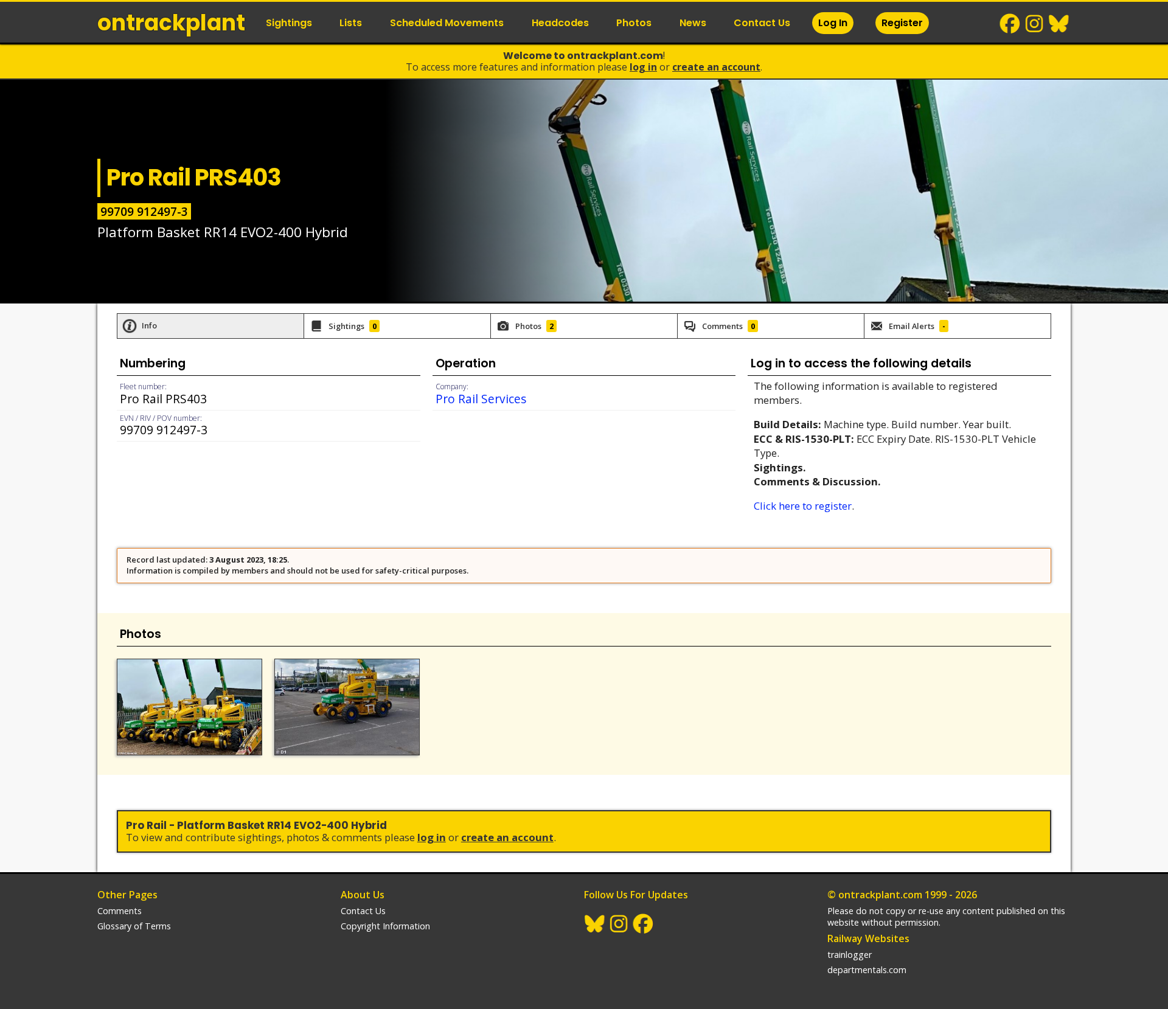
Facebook (1010, 24)
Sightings (289, 23)
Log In (832, 23)
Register (902, 23)
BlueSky (1059, 24)
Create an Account (716, 67)
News (693, 23)
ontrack (171, 22)
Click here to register (803, 506)
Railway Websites (868, 938)
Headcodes (560, 23)
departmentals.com (866, 970)
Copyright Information (385, 926)
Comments (119, 911)
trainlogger (849, 954)
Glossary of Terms (134, 926)
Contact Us (762, 23)
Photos (634, 23)
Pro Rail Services (481, 398)
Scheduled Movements (447, 23)
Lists (350, 23)
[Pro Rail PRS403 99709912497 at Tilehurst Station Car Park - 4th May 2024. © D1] (347, 707)
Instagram (1035, 24)
